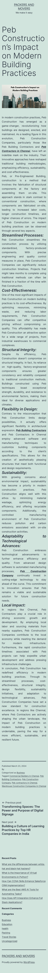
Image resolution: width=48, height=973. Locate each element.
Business (21, 772)
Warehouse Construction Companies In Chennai (24, 786)
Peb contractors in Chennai (24, 783)
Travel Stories (9, 937)
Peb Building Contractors (31, 430)
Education (7, 924)
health (5, 928)
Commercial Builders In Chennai (24, 776)
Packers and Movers (18, 956)
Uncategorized (9, 941)
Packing (6, 932)
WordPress (29, 962)
